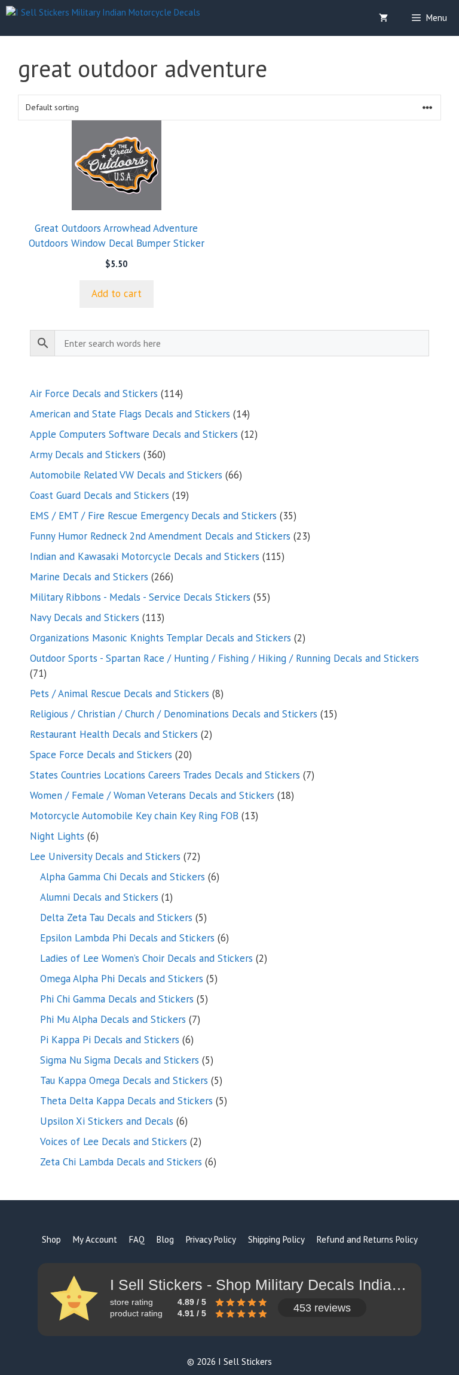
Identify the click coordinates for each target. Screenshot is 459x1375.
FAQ (137, 1239)
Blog (165, 1239)
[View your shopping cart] (383, 18)
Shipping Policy (276, 1239)
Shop (51, 1239)
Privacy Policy (211, 1239)
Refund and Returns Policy (367, 1239)
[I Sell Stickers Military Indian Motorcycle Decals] (103, 18)
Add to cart (116, 293)
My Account (95, 1239)
